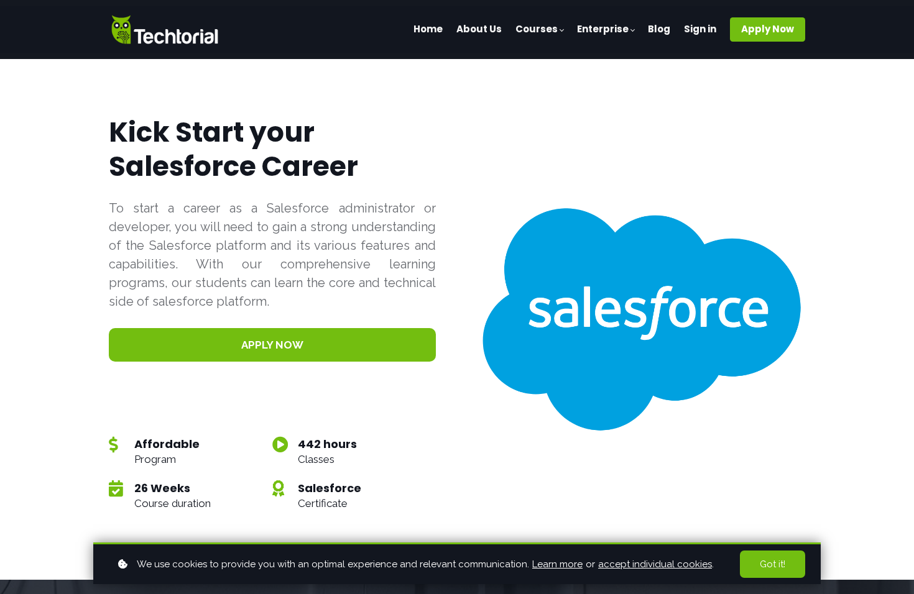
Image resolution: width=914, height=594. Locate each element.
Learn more (557, 564)
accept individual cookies (655, 564)
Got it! (772, 564)
